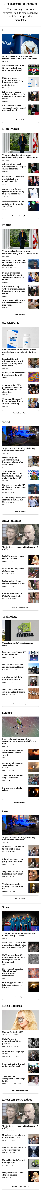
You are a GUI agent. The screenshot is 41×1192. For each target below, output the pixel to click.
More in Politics (20, 314)
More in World (20, 512)
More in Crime (20, 898)
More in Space (20, 997)
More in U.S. (20, 120)
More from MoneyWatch (20, 216)
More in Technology (20, 704)
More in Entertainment (20, 608)
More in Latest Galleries (20, 1090)
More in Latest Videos (19, 1187)
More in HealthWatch (20, 413)
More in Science (19, 802)
